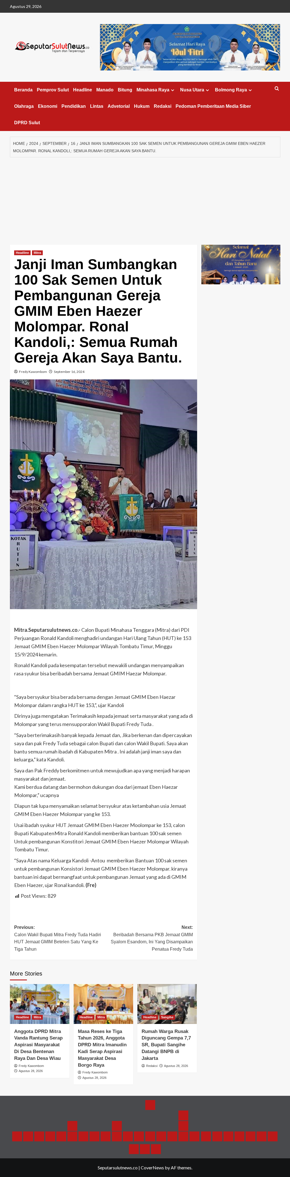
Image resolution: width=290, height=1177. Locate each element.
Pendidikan (73, 106)
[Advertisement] (145, 199)
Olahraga (24, 106)
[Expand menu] (172, 90)
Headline (82, 89)
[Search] (276, 89)
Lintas (96, 106)
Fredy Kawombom (33, 372)
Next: (152, 938)
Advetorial (119, 106)
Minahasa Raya (153, 89)
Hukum (142, 106)
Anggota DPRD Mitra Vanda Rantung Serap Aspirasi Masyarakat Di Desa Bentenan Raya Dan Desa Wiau (38, 1045)
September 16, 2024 (69, 372)
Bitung (125, 89)
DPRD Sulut (27, 122)
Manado (105, 89)
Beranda (23, 89)
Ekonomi (47, 106)
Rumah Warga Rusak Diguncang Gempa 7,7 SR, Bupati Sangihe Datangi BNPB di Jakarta (166, 1045)
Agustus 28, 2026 (31, 1071)
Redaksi (162, 106)
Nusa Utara (192, 89)
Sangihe (167, 1017)
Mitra (37, 252)
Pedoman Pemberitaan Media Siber (213, 106)
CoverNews (152, 1167)
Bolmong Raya (231, 89)
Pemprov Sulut (53, 89)
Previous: (57, 938)
